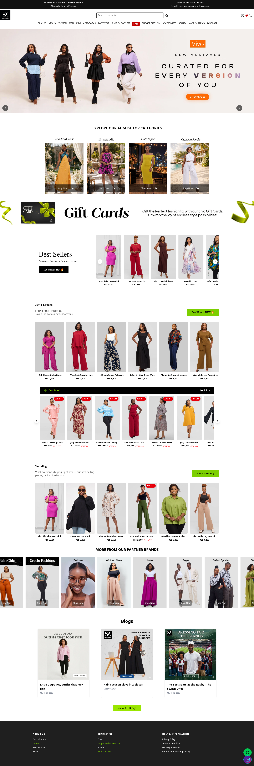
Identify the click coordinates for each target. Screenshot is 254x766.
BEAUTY (182, 23)
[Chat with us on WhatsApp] (247, 752)
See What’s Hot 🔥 (54, 269)
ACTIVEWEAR (89, 23)
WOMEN (63, 23)
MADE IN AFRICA (196, 23)
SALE (135, 23)
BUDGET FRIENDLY (151, 23)
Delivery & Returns (171, 747)
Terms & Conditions (172, 743)
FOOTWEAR (103, 23)
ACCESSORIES (169, 23)
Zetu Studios (39, 747)
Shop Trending (205, 473)
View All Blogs (127, 708)
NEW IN (52, 23)
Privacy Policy (168, 739)
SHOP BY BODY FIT (121, 23)
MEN (71, 23)
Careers (37, 743)
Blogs (35, 751)
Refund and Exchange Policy (176, 751)
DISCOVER (212, 23)
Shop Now (62, 188)
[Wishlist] (246, 15)
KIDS (78, 23)
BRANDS (42, 23)
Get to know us (40, 739)
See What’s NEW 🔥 (203, 312)
